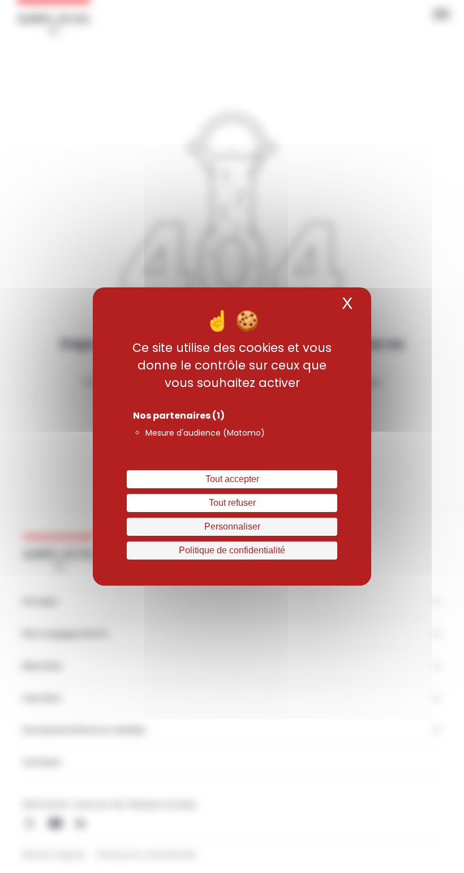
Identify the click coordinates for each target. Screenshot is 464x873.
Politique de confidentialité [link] (232, 550)
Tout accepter (232, 479)
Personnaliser (232, 526)
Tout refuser (232, 503)
